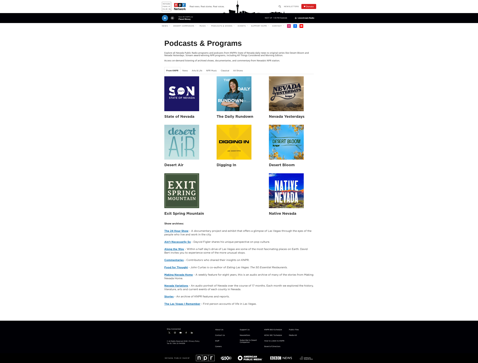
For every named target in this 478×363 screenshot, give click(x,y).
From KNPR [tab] (172, 70)
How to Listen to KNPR (274, 341)
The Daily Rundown (235, 116)
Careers (218, 347)
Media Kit (293, 335)
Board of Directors (272, 347)
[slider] (176, 18)
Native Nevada (282, 213)
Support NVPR (259, 26)
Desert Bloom (282, 164)
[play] (165, 18)
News (165, 26)
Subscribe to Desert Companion (248, 341)
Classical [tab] (225, 70)
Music (203, 26)
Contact (277, 26)
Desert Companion (183, 26)
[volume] (172, 18)
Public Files (294, 330)
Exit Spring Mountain (184, 213)
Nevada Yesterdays (286, 116)
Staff (217, 341)
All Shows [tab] (238, 70)
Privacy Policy (194, 341)
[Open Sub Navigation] (170, 26)
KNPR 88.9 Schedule (273, 330)
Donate (310, 6)
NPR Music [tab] (211, 70)
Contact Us (220, 335)
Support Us (245, 330)
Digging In (226, 164)
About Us (219, 330)
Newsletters (291, 6)
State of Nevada (179, 116)
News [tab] (185, 70)
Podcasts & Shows (221, 26)
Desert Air (173, 164)
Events (242, 26)
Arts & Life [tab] (197, 70)
